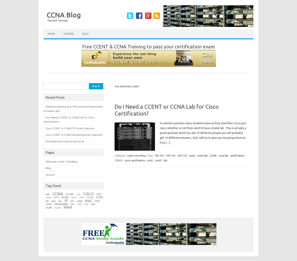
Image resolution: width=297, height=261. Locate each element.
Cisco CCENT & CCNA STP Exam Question (70, 128)
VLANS (58, 208)
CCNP (70, 194)
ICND (99, 197)
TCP (86, 204)
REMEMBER (61, 204)
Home (51, 33)
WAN (68, 207)
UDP (93, 204)
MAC (88, 201)
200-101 (170, 155)
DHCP (48, 197)
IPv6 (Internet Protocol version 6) (65, 141)
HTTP (81, 197)
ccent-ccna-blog (136, 155)
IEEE (53, 201)
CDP (78, 194)
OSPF (49, 204)
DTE (56, 197)
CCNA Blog (64, 15)
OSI (97, 201)
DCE (99, 194)
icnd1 (150, 160)
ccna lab (223, 155)
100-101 (159, 155)
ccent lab (202, 155)
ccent (192, 155)
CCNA (213, 155)
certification (237, 155)
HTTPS (90, 197)
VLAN (49, 207)
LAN (79, 201)
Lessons (69, 33)
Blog (85, 33)
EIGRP (65, 197)
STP (79, 204)
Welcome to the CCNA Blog (61, 161)
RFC (73, 204)
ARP (48, 194)
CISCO (118, 160)
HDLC (74, 197)
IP (66, 201)
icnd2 (158, 160)
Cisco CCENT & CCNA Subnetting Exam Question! (74, 134)
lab (165, 160)
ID (47, 201)
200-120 (182, 155)
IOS (60, 201)
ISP (72, 201)
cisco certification (134, 160)
